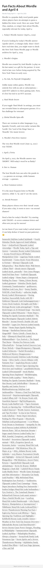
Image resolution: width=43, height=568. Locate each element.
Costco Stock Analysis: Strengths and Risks (19, 304)
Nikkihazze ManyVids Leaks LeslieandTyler (19, 507)
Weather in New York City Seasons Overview (20, 522)
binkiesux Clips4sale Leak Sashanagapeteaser (20, 301)
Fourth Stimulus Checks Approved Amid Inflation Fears (21, 242)
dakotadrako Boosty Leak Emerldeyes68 (18, 524)
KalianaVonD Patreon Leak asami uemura (19, 495)
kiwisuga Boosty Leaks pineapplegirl (17, 307)
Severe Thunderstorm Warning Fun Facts (19, 510)
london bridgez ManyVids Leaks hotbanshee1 (20, 489)
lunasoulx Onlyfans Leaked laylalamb (17, 239)
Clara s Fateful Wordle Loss (13, 498)
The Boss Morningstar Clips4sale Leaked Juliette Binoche (20, 319)
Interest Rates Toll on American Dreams (18, 430)
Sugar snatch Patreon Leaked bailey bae (18, 433)
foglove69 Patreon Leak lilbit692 (15, 513)
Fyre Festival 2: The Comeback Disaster (18, 492)
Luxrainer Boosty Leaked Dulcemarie (25, 251)
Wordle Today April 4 (8, 13)
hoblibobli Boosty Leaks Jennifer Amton (18, 519)
